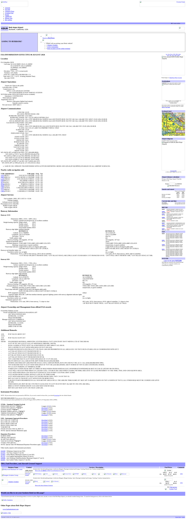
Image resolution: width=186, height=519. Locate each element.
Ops (169, 54)
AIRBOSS (8, 16)
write (181, 473)
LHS (2, 187)
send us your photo (166, 107)
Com (168, 55)
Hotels (7, 15)
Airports (7, 8)
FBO (177, 54)
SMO (2, 177)
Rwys (171, 54)
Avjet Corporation (52, 47)
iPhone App (8, 18)
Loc (166, 54)
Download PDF (173, 170)
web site (28, 473)
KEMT (3, 460)
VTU (2, 189)
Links (179, 54)
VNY (2, 175)
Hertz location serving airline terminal (58, 48)
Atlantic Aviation (52, 45)
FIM (2, 180)
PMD (2, 186)
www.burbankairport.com (11, 509)
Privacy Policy (178, 517)
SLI (2, 182)
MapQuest (172, 77)
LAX (2, 179)
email (27, 475)
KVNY (3, 453)
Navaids (7, 9)
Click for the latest (173, 260)
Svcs (173, 55)
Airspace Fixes (9, 11)
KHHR (3, 458)
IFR (174, 54)
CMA (2, 191)
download (56, 395)
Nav (170, 55)
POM (2, 184)
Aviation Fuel (9, 13)
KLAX (3, 456)
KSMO (3, 454)
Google (180, 77)
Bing (176, 77)
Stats (176, 55)
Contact (183, 517)
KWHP (3, 451)
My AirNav (8, 20)
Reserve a (49, 38)
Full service (173, 487)
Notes (178, 55)
